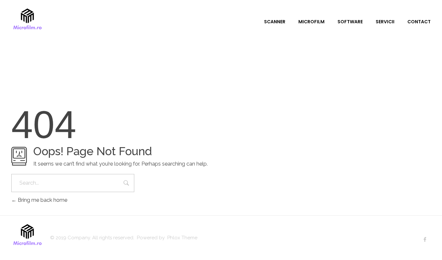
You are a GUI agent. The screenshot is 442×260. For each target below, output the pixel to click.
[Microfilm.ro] (27, 21)
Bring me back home (42, 200)
